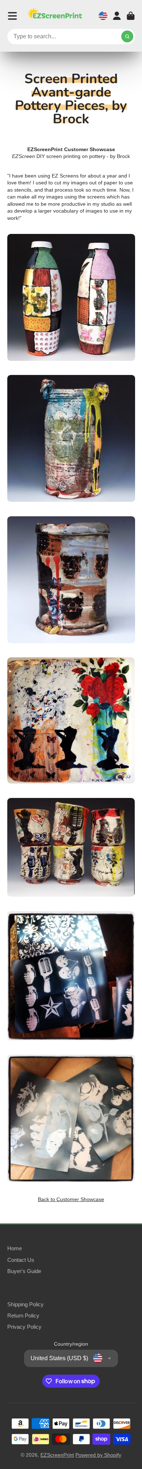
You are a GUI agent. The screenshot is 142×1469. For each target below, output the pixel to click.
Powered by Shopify (98, 1455)
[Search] (127, 36)
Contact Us (20, 1260)
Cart (130, 16)
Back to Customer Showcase (71, 1199)
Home (14, 1248)
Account (117, 16)
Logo (55, 16)
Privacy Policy (24, 1327)
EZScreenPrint (57, 1455)
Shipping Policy (25, 1304)
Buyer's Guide (24, 1271)
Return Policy (23, 1315)
